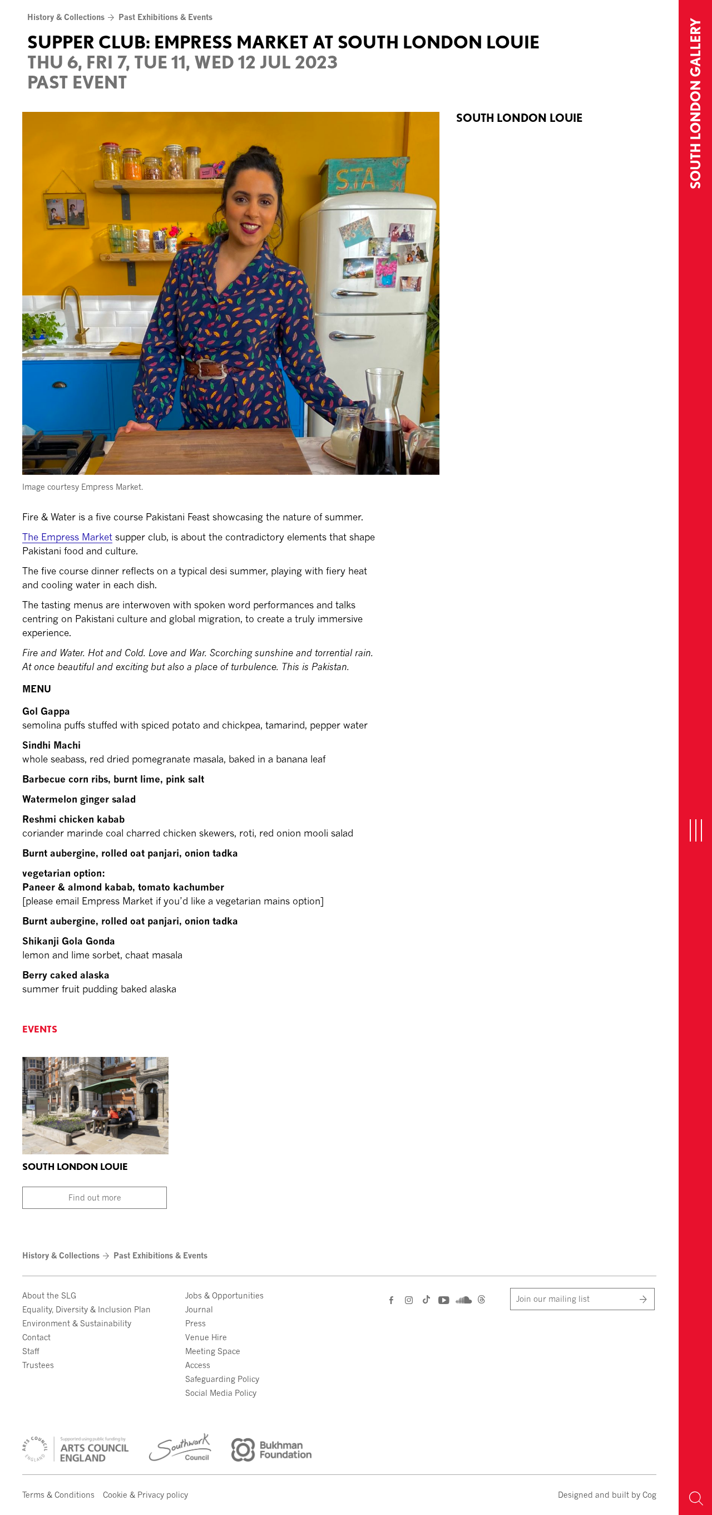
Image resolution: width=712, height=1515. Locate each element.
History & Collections (66, 17)
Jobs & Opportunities (224, 1295)
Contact (36, 1337)
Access (197, 1365)
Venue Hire (206, 1337)
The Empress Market (67, 537)
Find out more (94, 1197)
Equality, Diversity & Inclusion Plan (86, 1309)
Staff (30, 1351)
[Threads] (481, 1301)
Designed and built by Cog (607, 1494)
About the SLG (49, 1295)
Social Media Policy (220, 1393)
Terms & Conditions (58, 1494)
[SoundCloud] (462, 1299)
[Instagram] (409, 1300)
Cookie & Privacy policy (145, 1494)
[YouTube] (443, 1300)
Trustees (38, 1365)
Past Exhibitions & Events (165, 17)
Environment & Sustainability (76, 1323)
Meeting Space (212, 1351)
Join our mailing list (553, 1299)
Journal (199, 1309)
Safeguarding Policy (222, 1379)
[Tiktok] (426, 1301)
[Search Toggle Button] (695, 1498)
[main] (339, 501)
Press (195, 1323)
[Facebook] (392, 1300)
